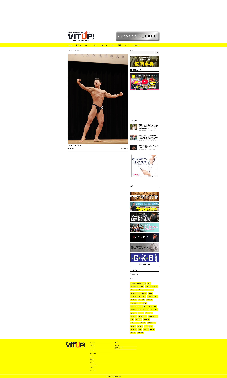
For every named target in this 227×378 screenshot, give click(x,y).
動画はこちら (137, 70)
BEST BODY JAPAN (136, 283)
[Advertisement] (113, 14)
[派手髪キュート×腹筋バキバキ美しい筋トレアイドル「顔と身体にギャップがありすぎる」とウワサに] (133, 127)
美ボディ (78, 45)
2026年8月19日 (142, 140)
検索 (131, 50)
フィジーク (146, 309)
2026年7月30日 (142, 149)
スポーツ (87, 45)
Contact (117, 345)
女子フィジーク (135, 323)
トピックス (133, 121)
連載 (131, 186)
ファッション (136, 45)
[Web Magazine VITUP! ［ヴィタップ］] (80, 38)
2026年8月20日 (142, 130)
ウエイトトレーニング (147, 290)
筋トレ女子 (133, 329)
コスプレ (144, 293)
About (116, 342)
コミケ (150, 293)
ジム (144, 296)
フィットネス (154, 309)
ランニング (138, 319)
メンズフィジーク (153, 316)
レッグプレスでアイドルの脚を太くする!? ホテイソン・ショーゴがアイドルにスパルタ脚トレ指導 (149, 137)
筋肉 (140, 329)
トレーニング (134, 303)
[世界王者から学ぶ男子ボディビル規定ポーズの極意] (133, 147)
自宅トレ (133, 333)
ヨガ (132, 319)
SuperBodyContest (151, 286)
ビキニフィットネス (136, 309)
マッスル (69, 45)
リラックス (104, 45)
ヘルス (95, 45)
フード (127, 45)
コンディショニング (136, 296)
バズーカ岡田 (143, 303)
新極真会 (133, 326)
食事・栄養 (140, 333)
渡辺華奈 (140, 326)
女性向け (143, 323)
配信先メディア (119, 348)
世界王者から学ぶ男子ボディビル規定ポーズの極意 (149, 146)
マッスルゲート (142, 316)
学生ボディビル (151, 323)
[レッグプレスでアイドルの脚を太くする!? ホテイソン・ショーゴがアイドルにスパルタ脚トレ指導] (133, 137)
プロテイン (133, 313)
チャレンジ (93, 370)
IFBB (144, 283)
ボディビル (133, 316)
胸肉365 (152, 329)
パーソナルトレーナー (136, 306)
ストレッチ (133, 300)
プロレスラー (149, 313)
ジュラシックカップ (152, 296)
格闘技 (119, 45)
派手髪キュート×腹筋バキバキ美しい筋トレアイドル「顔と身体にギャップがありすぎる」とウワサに (149, 126)
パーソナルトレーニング (150, 306)
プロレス (141, 313)
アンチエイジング (135, 290)
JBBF (149, 283)
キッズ (112, 45)
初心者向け (146, 319)
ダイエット (149, 300)
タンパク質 (141, 300)
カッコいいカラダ (135, 293)
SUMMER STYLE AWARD (137, 286)
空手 (146, 326)
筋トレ (150, 326)
